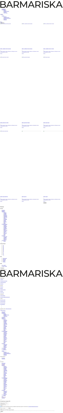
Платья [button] (5, 220)
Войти (1, 53)
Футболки (5, 325)
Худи (4, 329)
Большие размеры (6, 11)
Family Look (4, 397)
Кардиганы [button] (5, 215)
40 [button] (3, 245)
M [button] (3, 253)
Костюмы (5, 328)
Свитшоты (5, 326)
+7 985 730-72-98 (2, 310)
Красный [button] (4, 259)
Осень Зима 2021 (2, 301)
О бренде (5, 16)
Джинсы (5, 319)
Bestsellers (3, 364)
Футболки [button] (5, 218)
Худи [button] (4, 222)
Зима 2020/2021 (2, 304)
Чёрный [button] (4, 261)
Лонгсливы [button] (5, 217)
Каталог (2, 14)
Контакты (5, 19)
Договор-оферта (2, 295)
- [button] (4, 265)
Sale (2, 396)
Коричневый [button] (5, 258)
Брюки (5, 336)
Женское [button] (3, 211)
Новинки (1, 286)
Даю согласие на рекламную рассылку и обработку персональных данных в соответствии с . (19, 406)
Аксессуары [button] (4, 240)
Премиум (3, 317)
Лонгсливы (5, 324)
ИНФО (3, 351)
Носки (5, 395)
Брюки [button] (5, 229)
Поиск (9, 408)
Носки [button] (5, 241)
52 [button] (3, 250)
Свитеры (5, 322)
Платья (5, 327)
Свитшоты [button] (5, 219)
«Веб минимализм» (8, 308)
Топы (4, 340)
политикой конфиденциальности (33, 406)
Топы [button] (4, 232)
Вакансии (5, 354)
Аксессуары (2, 292)
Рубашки (5, 368)
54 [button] (3, 251)
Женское (5, 10)
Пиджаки (5, 334)
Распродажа (4, 313)
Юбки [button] (5, 223)
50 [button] (3, 249)
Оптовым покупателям (7, 18)
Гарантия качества (6, 17)
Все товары (3, 311)
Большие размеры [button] (4, 224)
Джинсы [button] (5, 212)
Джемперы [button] (5, 216)
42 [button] (3, 246)
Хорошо (2, 411)
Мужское (1, 291)
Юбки (5, 330)
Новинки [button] (3, 210)
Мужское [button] (3, 235)
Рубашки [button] (5, 213)
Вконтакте (3, 358)
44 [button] (3, 247)
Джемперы (5, 323)
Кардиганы (5, 320)
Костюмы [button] (5, 221)
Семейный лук (4, 349)
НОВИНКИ (4, 9)
